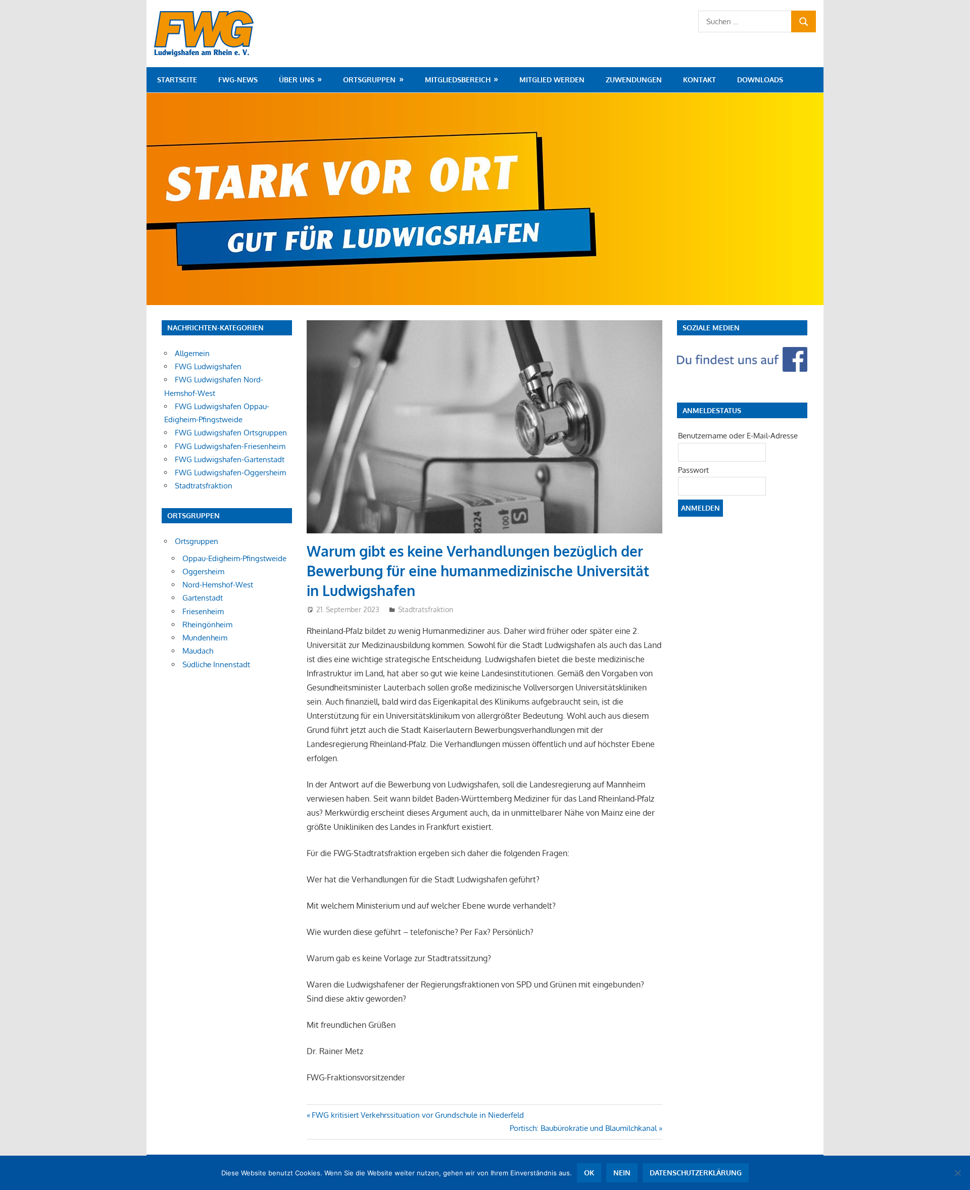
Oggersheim (203, 571)
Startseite (177, 79)
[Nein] (957, 1173)
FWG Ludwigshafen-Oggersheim (230, 472)
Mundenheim (204, 637)
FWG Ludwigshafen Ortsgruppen (231, 432)
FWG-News (238, 79)
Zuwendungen (634, 79)
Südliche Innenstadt (216, 664)
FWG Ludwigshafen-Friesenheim (230, 446)
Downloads (760, 79)
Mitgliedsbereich (458, 79)
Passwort (693, 470)
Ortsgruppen (369, 79)
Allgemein (192, 353)
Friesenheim (203, 611)
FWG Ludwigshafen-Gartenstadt (229, 459)
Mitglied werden (552, 79)
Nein (621, 1172)
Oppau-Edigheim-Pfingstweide (234, 558)
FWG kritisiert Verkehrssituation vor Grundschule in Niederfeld (417, 1115)
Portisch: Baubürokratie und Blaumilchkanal (583, 1128)
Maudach (197, 651)
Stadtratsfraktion (425, 609)
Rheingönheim (207, 624)
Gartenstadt (202, 598)
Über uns (296, 79)
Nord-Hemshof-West (217, 584)
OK (589, 1172)
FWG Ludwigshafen (208, 366)
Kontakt (699, 79)
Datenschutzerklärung (696, 1172)
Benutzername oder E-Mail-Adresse (738, 435)
